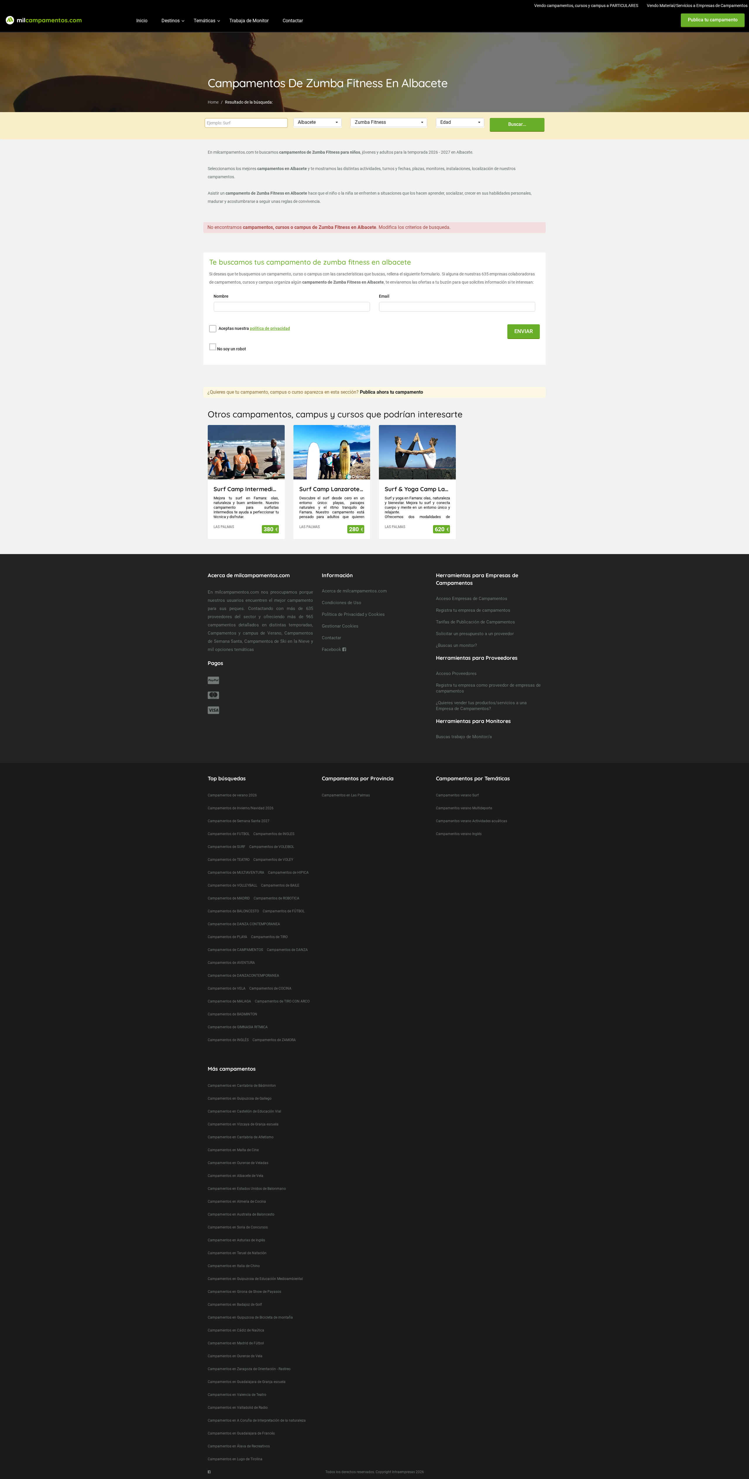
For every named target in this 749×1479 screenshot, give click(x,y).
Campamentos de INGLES (273, 834)
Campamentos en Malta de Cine (233, 1150)
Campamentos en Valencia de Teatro (237, 1395)
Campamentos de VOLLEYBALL (232, 885)
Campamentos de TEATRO (229, 860)
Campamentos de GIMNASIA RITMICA (238, 1027)
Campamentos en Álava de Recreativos (239, 1446)
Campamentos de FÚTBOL (284, 911)
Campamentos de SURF (226, 847)
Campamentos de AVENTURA (231, 963)
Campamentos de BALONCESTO (233, 911)
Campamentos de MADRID (229, 898)
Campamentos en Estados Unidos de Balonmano (247, 1189)
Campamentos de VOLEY (273, 860)
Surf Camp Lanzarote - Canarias (332, 489)
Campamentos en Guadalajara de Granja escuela (247, 1382)
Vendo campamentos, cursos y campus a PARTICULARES (586, 5)
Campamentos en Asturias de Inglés (236, 1240)
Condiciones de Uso (341, 602)
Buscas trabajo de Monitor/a (464, 736)
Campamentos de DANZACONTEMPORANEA (243, 976)
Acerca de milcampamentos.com (354, 591)
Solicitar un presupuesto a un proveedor (475, 633)
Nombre (221, 296)
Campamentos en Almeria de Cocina (237, 1201)
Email (384, 296)
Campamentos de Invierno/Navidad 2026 (241, 808)
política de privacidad (270, 328)
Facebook (332, 649)
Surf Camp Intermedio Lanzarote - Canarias (246, 489)
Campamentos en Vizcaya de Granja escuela (243, 1124)
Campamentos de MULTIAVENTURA (236, 872)
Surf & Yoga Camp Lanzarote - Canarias (417, 489)
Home (213, 102)
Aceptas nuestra (254, 328)
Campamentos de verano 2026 (232, 795)
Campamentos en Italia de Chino (234, 1266)
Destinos (171, 20)
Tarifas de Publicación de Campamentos (475, 622)
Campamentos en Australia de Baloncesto (241, 1214)
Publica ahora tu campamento (391, 392)
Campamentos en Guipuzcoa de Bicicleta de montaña (250, 1317)
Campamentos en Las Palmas (346, 795)
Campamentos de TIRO (269, 937)
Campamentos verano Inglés (459, 834)
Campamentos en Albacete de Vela (235, 1176)
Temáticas (204, 20)
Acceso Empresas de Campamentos (471, 598)
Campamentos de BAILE (280, 885)
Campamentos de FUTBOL (229, 834)
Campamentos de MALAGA (229, 1001)
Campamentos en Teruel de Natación (237, 1253)
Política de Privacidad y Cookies (353, 614)
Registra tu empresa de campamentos (473, 610)
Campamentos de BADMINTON (232, 1014)
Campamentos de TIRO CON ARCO (282, 1001)
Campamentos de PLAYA (227, 937)
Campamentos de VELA (226, 988)
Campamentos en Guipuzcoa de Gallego (240, 1098)
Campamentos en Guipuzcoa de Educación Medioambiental (255, 1279)
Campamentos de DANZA (287, 950)
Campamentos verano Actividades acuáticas (471, 821)
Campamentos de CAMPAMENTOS (235, 950)
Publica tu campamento (713, 20)
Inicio (141, 20)
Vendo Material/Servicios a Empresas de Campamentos (697, 5)
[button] (317, 122)
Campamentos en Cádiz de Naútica (236, 1330)
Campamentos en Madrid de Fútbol (236, 1343)
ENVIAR (523, 331)
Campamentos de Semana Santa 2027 (238, 821)
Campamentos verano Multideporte (464, 808)
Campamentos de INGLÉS (228, 1040)
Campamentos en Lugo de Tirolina (235, 1459)
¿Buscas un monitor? (456, 645)
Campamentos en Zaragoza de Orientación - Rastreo (249, 1369)
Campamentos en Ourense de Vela (235, 1356)
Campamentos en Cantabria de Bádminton (242, 1086)
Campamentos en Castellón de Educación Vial (244, 1111)
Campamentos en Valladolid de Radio (238, 1408)
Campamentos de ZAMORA (274, 1040)
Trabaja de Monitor (249, 20)
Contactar (293, 20)
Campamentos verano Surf (457, 795)
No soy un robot (231, 349)
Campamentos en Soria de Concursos (238, 1227)
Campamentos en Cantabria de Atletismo (241, 1137)
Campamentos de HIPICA (288, 872)
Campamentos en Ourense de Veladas (238, 1163)
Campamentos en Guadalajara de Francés (241, 1433)
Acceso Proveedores (456, 673)
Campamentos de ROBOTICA (276, 898)
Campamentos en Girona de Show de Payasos (244, 1292)
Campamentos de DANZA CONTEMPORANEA (244, 924)
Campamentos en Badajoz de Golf (235, 1305)
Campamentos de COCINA (270, 988)
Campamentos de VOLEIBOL (271, 847)
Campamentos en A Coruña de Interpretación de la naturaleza (257, 1420)
